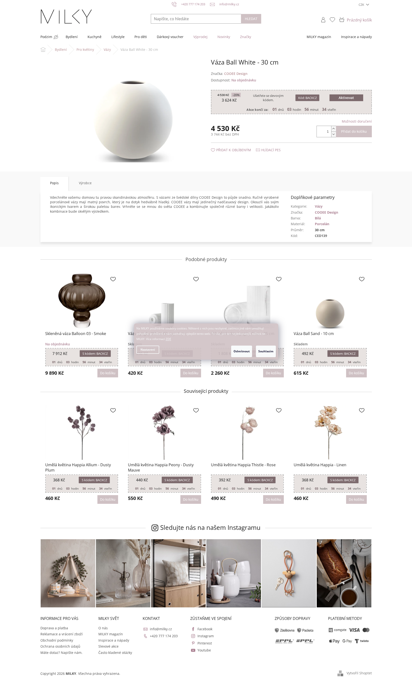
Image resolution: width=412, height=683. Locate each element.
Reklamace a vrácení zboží (61, 634)
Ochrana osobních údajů (60, 646)
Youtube (204, 650)
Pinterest (204, 643)
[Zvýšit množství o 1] (333, 128)
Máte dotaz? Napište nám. (61, 652)
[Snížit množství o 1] (333, 134)
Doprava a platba (54, 628)
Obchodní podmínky (56, 640)
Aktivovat (346, 97)
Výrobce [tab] (85, 183)
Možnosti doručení (357, 121)
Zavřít (236, 145)
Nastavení (147, 350)
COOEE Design (326, 212)
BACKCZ (307, 98)
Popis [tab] (54, 183)
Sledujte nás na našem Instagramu (210, 527)
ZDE (168, 339)
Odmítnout (242, 351)
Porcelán (322, 224)
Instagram (205, 636)
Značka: (229, 73)
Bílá (318, 218)
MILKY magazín (110, 634)
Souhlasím (265, 351)
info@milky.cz (161, 629)
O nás (103, 628)
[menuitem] (46, 37)
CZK (362, 4)
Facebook (204, 629)
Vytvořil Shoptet (359, 673)
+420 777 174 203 (164, 636)
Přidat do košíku (354, 131)
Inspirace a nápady (113, 640)
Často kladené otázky (115, 652)
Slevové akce (108, 646)
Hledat (251, 18)
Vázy (319, 206)
